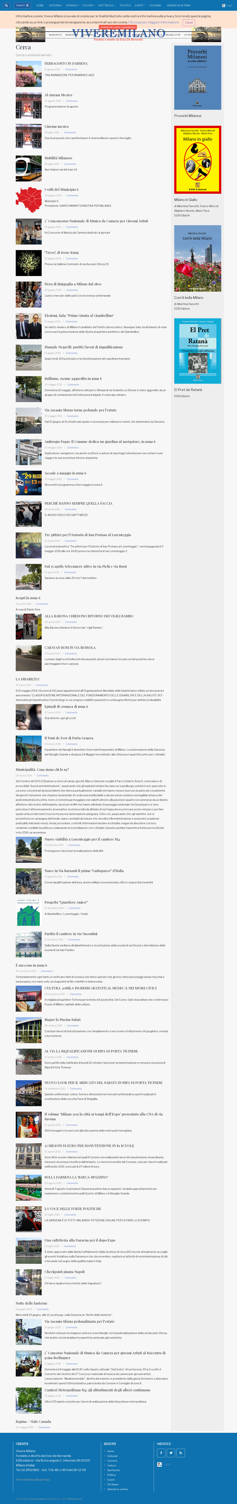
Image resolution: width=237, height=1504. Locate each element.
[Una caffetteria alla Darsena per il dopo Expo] (29, 1250)
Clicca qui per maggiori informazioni (153, 22)
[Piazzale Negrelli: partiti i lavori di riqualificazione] (29, 357)
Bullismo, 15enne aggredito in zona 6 (73, 378)
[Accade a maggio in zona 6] (29, 483)
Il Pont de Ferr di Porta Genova (69, 738)
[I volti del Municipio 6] (29, 200)
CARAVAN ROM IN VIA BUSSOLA (70, 647)
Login (229, 5)
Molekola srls (75, 1499)
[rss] (180, 1453)
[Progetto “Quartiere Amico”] (29, 912)
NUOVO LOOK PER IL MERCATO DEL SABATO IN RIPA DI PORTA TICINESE (104, 1082)
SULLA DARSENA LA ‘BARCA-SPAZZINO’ (76, 1177)
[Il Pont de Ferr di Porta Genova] (29, 748)
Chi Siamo (155, 5)
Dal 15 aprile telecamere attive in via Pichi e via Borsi (86, 566)
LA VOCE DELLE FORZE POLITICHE (73, 1208)
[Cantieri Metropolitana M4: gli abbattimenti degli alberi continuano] (29, 1400)
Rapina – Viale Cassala (33, 1421)
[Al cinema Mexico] (29, 105)
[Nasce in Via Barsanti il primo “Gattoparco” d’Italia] (29, 881)
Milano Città (173, 35)
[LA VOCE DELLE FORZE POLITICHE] (29, 1219)
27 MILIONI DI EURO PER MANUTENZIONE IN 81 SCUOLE (89, 1145)
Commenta (71, 69)
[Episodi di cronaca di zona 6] (29, 717)
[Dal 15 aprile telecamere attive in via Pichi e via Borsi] (29, 576)
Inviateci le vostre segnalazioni (118, 27)
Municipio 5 (88, 35)
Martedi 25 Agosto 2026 (30, 27)
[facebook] (161, 1453)
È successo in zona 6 (31, 965)
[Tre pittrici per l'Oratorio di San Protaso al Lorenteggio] (29, 545)
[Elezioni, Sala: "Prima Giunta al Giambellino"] (29, 326)
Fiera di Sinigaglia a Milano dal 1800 (73, 284)
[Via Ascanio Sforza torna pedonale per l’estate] (29, 420)
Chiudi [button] (189, 22)
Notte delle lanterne (31, 1303)
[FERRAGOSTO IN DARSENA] (29, 73)
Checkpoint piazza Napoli (65, 1271)
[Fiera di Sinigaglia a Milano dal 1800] (29, 294)
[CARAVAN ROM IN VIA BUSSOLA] (29, 658)
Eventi (139, 5)
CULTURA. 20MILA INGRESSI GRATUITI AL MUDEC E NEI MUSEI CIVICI (101, 988)
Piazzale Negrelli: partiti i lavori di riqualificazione (84, 347)
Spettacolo (106, 5)
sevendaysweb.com (40, 1499)
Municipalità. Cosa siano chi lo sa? (42, 769)
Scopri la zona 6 (28, 597)
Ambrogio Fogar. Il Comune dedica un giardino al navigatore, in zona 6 (100, 441)
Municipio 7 (122, 35)
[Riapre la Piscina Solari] (29, 1030)
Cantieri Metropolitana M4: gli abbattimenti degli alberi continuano (97, 1390)
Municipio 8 (138, 35)
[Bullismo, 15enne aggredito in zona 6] (29, 389)
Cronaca (72, 5)
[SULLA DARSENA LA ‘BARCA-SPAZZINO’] (29, 1187)
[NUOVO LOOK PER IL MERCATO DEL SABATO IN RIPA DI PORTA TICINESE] (29, 1093)
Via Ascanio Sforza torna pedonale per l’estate (81, 410)
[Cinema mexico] (29, 136)
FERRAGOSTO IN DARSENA (66, 63)
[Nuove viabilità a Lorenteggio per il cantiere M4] (29, 849)
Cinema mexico (57, 126)
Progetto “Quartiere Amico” (66, 902)
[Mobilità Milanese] (29, 168)
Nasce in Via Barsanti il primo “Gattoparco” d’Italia (84, 870)
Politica (125, 5)
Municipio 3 (55, 35)
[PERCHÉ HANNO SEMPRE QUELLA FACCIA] (29, 513)
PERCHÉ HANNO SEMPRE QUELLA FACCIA (78, 503)
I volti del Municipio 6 (61, 189)
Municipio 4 (72, 35)
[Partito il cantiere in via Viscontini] (29, 944)
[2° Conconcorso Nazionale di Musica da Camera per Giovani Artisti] (29, 231)
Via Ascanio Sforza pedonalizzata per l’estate (80, 1321)
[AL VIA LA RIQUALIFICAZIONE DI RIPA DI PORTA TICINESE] (29, 1061)
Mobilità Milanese (58, 158)
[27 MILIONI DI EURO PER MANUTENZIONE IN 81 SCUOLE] (29, 1156)
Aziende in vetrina (179, 5)
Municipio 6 (105, 35)
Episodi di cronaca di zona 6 (66, 706)
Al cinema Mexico (58, 95)
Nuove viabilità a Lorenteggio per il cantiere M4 (82, 839)
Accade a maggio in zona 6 (65, 473)
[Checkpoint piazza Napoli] (29, 1282)
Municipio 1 (22, 35)
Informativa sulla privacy (33, 1479)
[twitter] (171, 1453)
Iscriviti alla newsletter (206, 27)
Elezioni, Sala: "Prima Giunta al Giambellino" (79, 315)
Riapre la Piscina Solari (63, 1019)
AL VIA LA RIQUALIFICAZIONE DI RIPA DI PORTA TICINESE (91, 1051)
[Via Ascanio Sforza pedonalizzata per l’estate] (29, 1331)
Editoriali (55, 5)
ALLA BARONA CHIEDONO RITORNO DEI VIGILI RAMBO (89, 616)
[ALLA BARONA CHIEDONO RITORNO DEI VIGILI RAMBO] (29, 626)
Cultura (88, 5)
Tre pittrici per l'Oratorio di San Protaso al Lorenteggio (88, 534)
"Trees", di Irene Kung (62, 252)
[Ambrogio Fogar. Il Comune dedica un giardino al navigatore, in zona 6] (29, 452)
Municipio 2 (39, 35)
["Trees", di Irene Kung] (29, 263)
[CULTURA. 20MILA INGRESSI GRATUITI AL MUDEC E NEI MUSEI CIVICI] (29, 998)
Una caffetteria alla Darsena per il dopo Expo (80, 1240)
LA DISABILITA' (28, 679)
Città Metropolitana (196, 35)
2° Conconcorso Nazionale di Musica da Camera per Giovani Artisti (96, 221)
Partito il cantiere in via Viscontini (71, 933)
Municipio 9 (155, 35)
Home (40, 5)
